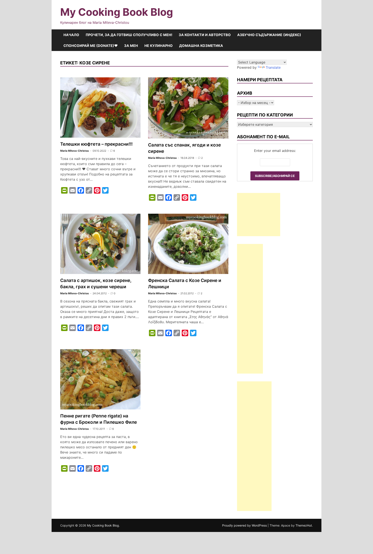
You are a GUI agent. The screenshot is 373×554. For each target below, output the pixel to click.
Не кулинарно (158, 45)
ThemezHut (304, 525)
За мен (131, 45)
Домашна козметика (201, 45)
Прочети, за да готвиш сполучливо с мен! (129, 35)
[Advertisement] (258, 214)
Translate (273, 67)
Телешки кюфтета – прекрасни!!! (96, 144)
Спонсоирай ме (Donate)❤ (90, 45)
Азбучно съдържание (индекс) (269, 35)
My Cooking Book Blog (116, 12)
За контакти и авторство (205, 35)
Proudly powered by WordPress (245, 525)
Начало (71, 35)
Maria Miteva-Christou (74, 150)
